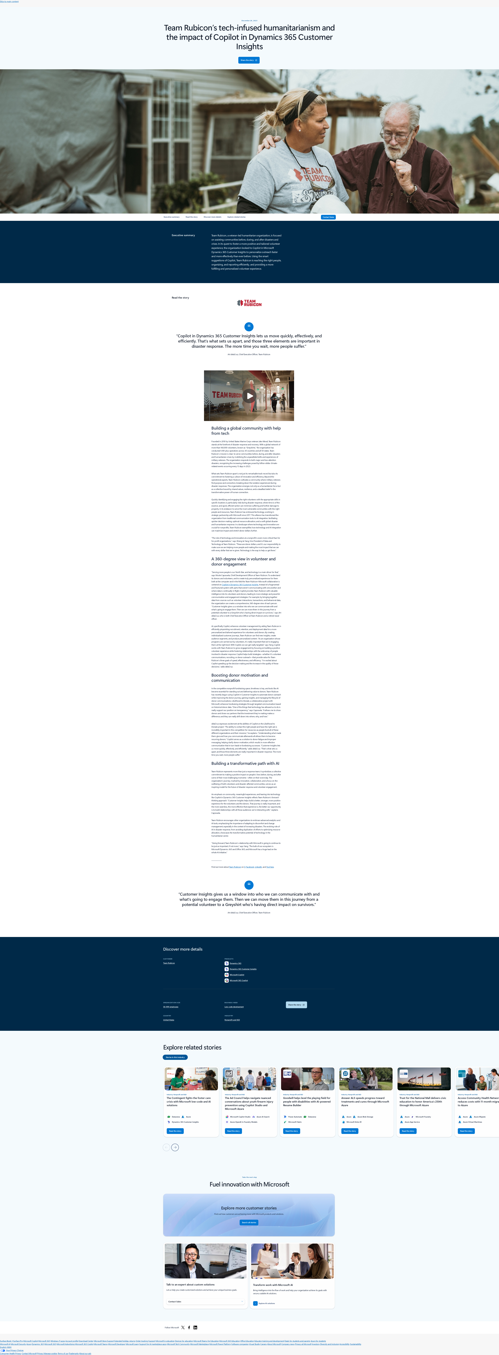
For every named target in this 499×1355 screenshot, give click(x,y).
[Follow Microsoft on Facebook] (189, 1327)
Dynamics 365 (38, 1344)
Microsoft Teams (101, 1344)
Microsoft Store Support (104, 1341)
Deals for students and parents (297, 1341)
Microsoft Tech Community (178, 1344)
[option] (175, 1057)
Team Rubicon (235, 866)
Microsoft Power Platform (220, 1344)
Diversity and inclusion (329, 1344)
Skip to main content (9, 1)
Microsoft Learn (132, 1344)
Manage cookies (50, 1353)
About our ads (85, 1353)
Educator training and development (269, 1341)
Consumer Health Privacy (10, 1353)
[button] (249, 60)
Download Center (85, 1341)
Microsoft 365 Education (229, 1341)
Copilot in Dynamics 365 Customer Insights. (240, 584)
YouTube (270, 866)
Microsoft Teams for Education (206, 1341)
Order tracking (142, 1341)
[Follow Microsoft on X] (183, 1327)
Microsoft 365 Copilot (84, 1344)
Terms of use (63, 1353)
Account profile (71, 1341)
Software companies (239, 1344)
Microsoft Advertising (66, 1344)
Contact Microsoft (29, 1353)
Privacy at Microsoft (303, 1344)
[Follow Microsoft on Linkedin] (195, 1327)
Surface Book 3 (6, 1341)
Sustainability (355, 1344)
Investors (316, 1344)
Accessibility (344, 1344)
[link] (171, 218)
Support (151, 1341)
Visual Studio (254, 1344)
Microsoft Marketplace (199, 1344)
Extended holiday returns (124, 1341)
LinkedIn (258, 866)
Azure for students (318, 1341)
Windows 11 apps (58, 1341)
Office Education (247, 1341)
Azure (28, 1344)
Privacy (40, 1353)
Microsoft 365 (44, 1341)
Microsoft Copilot (30, 1341)
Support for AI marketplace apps (152, 1344)
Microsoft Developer (116, 1344)
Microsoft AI (5, 1344)
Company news (287, 1344)
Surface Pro (18, 1341)
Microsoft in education (165, 1341)
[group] (191, 1101)
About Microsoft (274, 1344)
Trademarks (74, 1353)
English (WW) (5, 1347)
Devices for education (184, 1341)
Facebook (250, 866)
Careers (263, 1344)
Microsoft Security (18, 1344)
